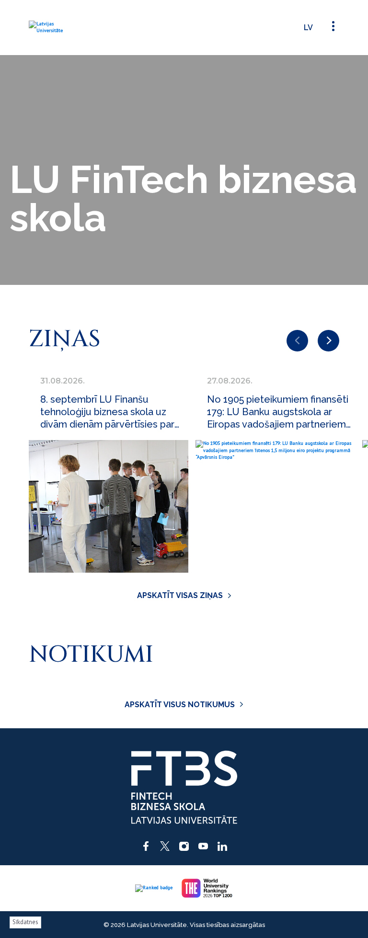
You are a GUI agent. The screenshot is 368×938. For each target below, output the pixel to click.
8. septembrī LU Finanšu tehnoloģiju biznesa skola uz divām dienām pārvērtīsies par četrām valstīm (107, 412)
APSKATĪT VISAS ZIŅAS (180, 595)
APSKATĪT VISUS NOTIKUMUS (180, 704)
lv (308, 27)
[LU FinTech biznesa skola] (55, 27)
